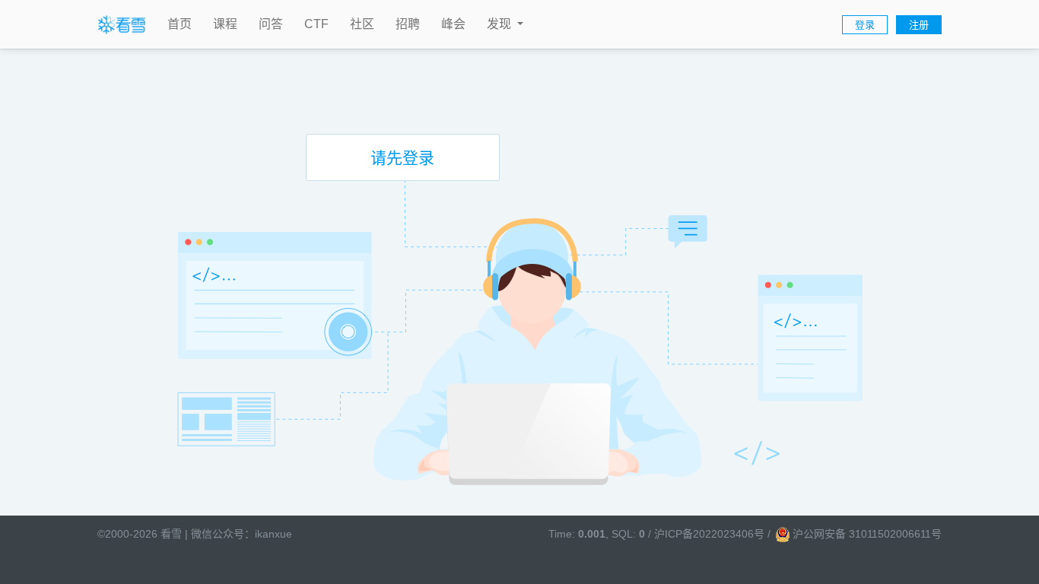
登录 (865, 24)
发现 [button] (500, 23)
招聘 (408, 23)
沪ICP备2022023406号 (709, 534)
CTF (316, 23)
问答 (271, 23)
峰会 (453, 23)
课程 (225, 23)
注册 (919, 24)
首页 (179, 23)
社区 (362, 23)
